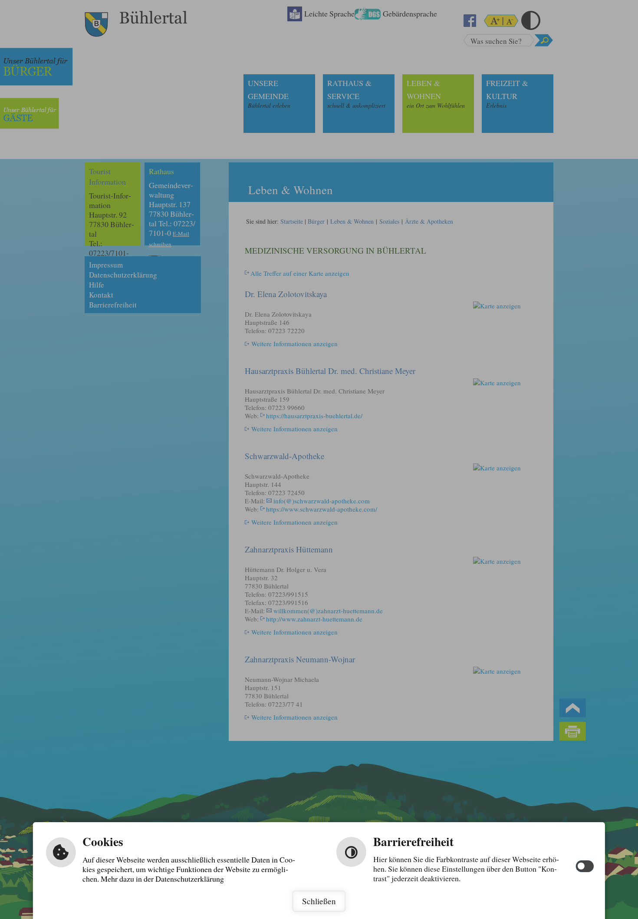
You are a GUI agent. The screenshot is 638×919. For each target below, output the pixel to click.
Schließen (319, 901)
